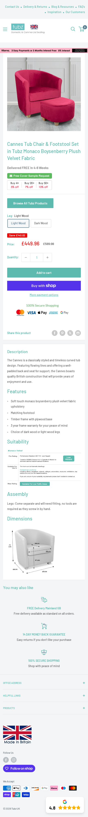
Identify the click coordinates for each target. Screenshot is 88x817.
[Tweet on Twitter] (70, 333)
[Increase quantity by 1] (47, 257)
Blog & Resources (62, 6)
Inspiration (54, 12)
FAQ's (81, 6)
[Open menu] (5, 29)
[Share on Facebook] (55, 333)
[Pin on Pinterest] (62, 333)
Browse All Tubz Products (30, 203)
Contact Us (12, 6)
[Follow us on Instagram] (14, 760)
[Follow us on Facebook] (6, 760)
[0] (81, 29)
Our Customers (75, 12)
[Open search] (73, 29)
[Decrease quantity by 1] (25, 257)
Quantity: (13, 257)
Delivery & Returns (35, 6)
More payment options (44, 295)
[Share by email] (78, 333)
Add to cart (44, 272)
